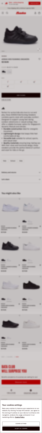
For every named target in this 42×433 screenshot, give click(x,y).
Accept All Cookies (21, 428)
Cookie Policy (20, 417)
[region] (21, 416)
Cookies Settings (21, 423)
